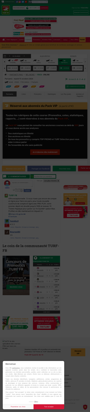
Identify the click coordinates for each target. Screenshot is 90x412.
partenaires (16, 368)
